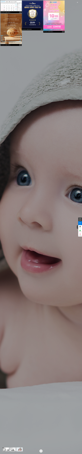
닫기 (20, 12)
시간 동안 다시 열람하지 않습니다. (5, 12)
